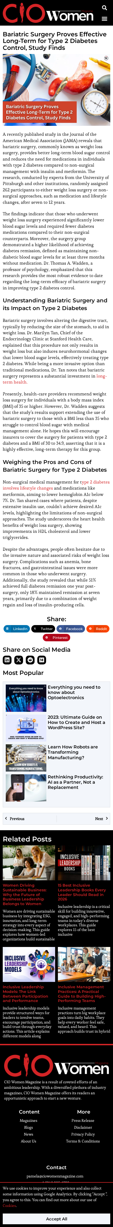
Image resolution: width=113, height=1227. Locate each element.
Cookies (9, 1205)
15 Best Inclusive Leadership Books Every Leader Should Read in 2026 (82, 892)
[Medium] (41, 660)
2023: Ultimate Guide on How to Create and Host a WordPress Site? (76, 722)
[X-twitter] (18, 660)
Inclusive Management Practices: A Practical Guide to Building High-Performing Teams (82, 993)
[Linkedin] (7, 660)
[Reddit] (30, 660)
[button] (104, 18)
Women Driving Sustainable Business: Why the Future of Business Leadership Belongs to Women (24, 894)
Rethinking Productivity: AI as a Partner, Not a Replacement (75, 782)
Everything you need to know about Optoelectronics (74, 692)
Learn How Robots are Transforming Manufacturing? (73, 752)
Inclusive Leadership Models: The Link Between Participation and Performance (25, 993)
